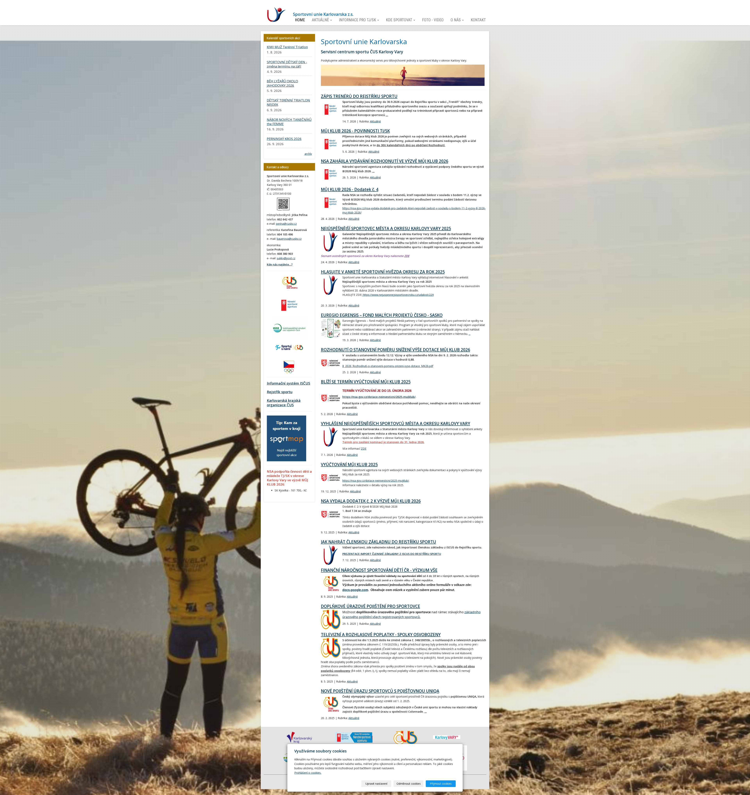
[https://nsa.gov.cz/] (289, 305)
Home (300, 20)
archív (308, 154)
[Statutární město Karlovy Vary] (446, 737)
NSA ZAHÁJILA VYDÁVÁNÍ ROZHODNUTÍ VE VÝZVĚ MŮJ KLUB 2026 (384, 161)
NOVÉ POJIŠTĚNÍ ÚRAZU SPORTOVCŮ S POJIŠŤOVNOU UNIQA (380, 691)
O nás (456, 20)
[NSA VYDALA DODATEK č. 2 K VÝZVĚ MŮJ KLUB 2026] (330, 514)
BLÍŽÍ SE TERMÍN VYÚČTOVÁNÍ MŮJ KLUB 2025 (366, 381)
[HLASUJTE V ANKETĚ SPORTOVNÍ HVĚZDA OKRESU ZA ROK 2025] (330, 285)
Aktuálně (321, 20)
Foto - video (433, 20)
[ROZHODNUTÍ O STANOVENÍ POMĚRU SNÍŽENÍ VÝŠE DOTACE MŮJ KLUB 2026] (330, 363)
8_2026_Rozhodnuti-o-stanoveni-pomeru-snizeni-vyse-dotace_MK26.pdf (387, 366)
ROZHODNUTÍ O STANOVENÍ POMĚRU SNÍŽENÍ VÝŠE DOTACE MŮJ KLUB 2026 (395, 349)
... (387, 115)
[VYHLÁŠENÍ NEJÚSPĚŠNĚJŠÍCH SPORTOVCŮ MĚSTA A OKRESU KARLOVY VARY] (330, 437)
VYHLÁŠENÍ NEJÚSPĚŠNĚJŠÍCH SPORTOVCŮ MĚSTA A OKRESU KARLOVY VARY (395, 423)
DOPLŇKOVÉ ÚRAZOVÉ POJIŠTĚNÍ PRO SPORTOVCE (370, 606)
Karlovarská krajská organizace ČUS (284, 402)
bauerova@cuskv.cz (289, 239)
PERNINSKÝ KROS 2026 (284, 138)
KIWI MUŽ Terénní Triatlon (287, 47)
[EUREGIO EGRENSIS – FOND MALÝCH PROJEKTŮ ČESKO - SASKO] (330, 328)
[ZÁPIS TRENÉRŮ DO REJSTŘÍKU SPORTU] (330, 109)
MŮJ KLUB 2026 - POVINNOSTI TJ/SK (355, 131)
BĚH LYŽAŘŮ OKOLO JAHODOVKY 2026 (282, 83)
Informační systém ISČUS (288, 383)
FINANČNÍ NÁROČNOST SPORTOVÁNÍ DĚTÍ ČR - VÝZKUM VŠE (379, 570)
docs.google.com (355, 590)
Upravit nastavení (376, 783)
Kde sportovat (399, 20)
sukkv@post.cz (286, 258)
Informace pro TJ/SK (358, 20)
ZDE (406, 256)
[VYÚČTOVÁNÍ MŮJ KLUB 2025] (330, 478)
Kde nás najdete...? (280, 264)
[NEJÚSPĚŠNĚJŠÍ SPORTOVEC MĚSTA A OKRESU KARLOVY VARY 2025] (330, 241)
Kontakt (478, 20)
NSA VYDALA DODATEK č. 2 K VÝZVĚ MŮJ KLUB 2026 (371, 501)
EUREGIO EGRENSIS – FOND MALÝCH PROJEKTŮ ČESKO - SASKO (382, 315)
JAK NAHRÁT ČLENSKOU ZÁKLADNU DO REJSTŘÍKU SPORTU (378, 542)
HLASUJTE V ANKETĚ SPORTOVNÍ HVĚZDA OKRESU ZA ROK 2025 (383, 272)
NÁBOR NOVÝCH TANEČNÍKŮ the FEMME (289, 121)
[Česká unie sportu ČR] (289, 282)
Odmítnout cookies (408, 783)
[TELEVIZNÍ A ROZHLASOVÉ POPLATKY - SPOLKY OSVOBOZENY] (330, 648)
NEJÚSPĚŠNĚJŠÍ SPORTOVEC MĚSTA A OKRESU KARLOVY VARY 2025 (386, 228)
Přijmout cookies (441, 783)
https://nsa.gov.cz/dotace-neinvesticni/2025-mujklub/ (378, 397)
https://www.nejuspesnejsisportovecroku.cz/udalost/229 (398, 295)
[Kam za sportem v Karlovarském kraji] (286, 438)
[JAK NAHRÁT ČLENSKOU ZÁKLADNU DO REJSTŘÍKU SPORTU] (330, 555)
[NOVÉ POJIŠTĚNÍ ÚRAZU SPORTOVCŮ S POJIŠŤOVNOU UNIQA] (330, 704)
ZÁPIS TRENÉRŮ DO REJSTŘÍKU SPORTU (359, 96)
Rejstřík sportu (279, 391)
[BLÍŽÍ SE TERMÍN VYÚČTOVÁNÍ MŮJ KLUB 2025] (330, 398)
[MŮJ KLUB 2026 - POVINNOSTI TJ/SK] (330, 144)
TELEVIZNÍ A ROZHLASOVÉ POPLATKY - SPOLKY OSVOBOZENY (381, 634)
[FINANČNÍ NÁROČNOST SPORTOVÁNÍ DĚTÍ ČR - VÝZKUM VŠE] (330, 583)
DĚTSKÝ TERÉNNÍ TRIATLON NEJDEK (288, 102)
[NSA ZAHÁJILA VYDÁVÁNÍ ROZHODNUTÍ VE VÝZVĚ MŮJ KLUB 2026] (330, 174)
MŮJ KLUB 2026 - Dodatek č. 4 (349, 189)
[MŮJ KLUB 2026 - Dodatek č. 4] (330, 202)
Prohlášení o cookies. (307, 773)
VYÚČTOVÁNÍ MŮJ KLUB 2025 (349, 464)
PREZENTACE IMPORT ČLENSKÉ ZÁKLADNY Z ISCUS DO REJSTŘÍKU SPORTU (391, 554)
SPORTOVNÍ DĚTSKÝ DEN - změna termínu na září (287, 64)
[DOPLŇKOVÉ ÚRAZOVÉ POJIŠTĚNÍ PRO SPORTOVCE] (330, 619)
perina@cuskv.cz (286, 223)
